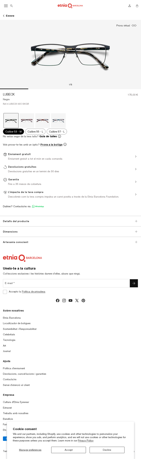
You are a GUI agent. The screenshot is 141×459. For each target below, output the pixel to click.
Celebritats (9, 334)
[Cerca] (11, 5)
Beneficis (8, 418)
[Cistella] (137, 5)
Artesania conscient (15, 242)
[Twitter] (77, 300)
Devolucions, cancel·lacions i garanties (24, 373)
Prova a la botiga (51, 144)
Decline (107, 449)
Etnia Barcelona (12, 317)
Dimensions (10, 231)
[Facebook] (57, 300)
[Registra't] (134, 283)
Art (4, 345)
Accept (69, 449)
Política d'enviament (14, 368)
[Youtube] (70, 300)
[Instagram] (64, 300)
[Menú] (6, 6)
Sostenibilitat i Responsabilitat (20, 328)
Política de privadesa (33, 291)
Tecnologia (9, 339)
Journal (7, 351)
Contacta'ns (10, 379)
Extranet (7, 407)
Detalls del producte (16, 221)
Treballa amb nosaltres (15, 413)
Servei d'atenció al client (16, 385)
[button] (70, 136)
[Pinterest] (83, 300)
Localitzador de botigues (17, 323)
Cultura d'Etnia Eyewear (16, 402)
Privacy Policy (85, 440)
